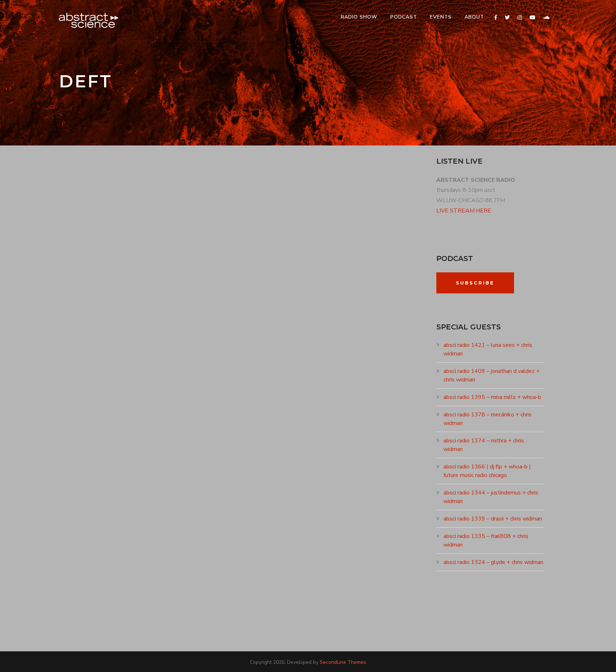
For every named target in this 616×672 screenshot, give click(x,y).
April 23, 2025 (85, 366)
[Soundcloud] (546, 17)
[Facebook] (496, 17)
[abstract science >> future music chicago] (88, 20)
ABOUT (474, 17)
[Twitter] (507, 17)
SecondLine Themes (343, 662)
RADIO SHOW (359, 17)
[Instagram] (520, 17)
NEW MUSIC (125, 366)
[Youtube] (532, 17)
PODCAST (403, 17)
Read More (82, 435)
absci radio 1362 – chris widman (148, 353)
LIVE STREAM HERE (463, 211)
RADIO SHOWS (155, 366)
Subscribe (475, 283)
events (441, 17)
